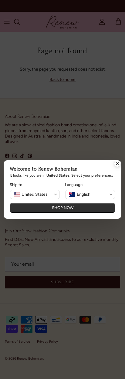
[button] (35, 194)
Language (74, 184)
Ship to (16, 184)
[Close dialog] (117, 164)
